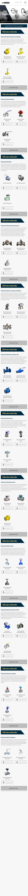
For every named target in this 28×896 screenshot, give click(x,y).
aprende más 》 (14, 87)
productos (12, 21)
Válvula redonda (20, 21)
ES (18, 2)
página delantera (5, 21)
